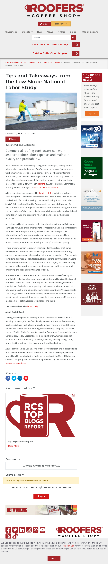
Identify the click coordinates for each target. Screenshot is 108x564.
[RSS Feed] (8, 536)
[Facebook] (8, 530)
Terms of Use (67, 546)
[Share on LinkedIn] (19, 378)
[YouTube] (42, 530)
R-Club (61, 32)
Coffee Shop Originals (51, 62)
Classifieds (11, 32)
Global (73, 32)
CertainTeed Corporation (46, 187)
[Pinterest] (35, 530)
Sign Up (92, 113)
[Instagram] (29, 529)
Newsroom (34, 62)
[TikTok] (15, 536)
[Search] (73, 37)
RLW (39, 32)
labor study (32, 306)
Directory (27, 32)
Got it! (54, 558)
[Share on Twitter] (14, 378)
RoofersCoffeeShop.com (15, 62)
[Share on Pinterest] (25, 378)
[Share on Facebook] (7, 378)
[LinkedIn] (22, 530)
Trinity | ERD (45, 193)
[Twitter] (15, 530)
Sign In (46, 24)
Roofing (41, 183)
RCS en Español (90, 32)
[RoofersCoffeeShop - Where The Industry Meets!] (54, 10)
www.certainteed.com (15, 363)
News (50, 32)
